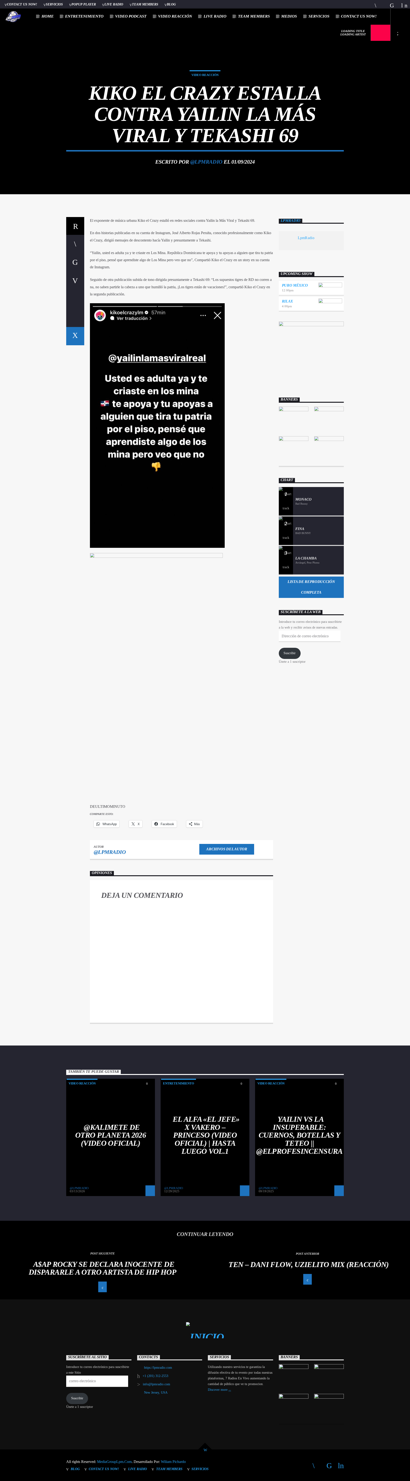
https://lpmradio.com (158, 1367)
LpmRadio (290, 221)
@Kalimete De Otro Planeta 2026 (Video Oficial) (110, 1135)
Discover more (218, 1389)
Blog (171, 4)
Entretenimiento (84, 16)
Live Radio (113, 4)
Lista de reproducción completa (311, 587)
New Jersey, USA (156, 1392)
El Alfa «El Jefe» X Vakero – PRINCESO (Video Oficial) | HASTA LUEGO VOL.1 (206, 1135)
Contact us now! (22, 4)
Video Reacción (175, 16)
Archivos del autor (226, 849)
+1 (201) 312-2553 (155, 1376)
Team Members (145, 4)
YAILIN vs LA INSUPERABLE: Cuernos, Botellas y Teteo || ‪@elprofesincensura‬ (299, 1135)
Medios (289, 16)
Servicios (54, 4)
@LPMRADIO (206, 162)
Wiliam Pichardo (173, 1462)
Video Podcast (130, 16)
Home (48, 16)
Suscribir (290, 653)
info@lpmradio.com (156, 1384)
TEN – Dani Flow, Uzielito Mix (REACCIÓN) (308, 1264)
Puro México (295, 285)
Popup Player (83, 4)
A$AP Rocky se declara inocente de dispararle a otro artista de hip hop (102, 1268)
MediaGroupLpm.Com (114, 1462)
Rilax (287, 301)
